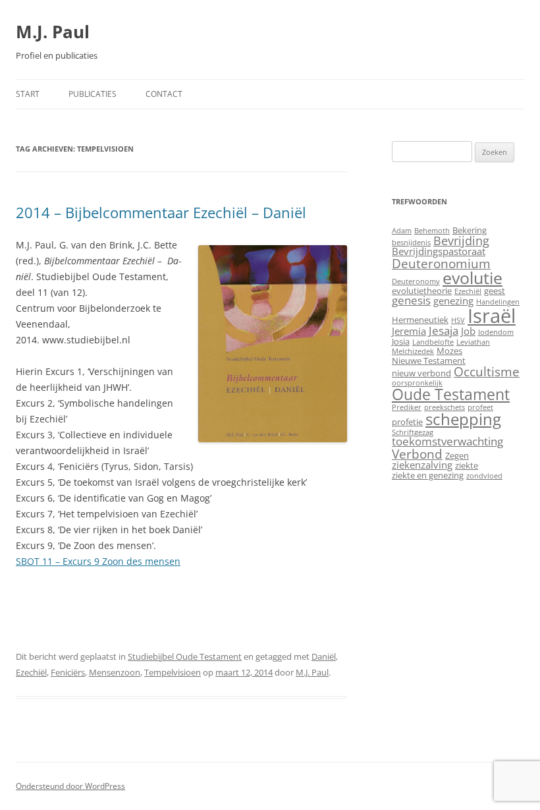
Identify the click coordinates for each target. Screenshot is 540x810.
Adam (402, 230)
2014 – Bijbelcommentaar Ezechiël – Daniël (161, 212)
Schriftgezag (412, 432)
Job (468, 330)
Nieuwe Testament (429, 360)
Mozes (449, 351)
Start (28, 94)
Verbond (417, 454)
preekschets (444, 407)
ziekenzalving (422, 464)
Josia (401, 341)
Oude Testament (451, 394)
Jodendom (496, 332)
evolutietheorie (422, 291)
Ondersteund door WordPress (70, 786)
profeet (480, 407)
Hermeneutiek (420, 320)
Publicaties (92, 94)
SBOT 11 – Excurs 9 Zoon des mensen (98, 561)
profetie (407, 422)
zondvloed (484, 475)
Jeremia (409, 330)
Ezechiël (31, 672)
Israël (492, 316)
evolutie (472, 277)
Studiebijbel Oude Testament (185, 656)
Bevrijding (461, 240)
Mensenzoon (114, 672)
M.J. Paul (53, 31)
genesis (411, 300)
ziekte (466, 465)
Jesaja (443, 330)
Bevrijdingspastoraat (438, 251)
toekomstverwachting (447, 441)
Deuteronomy (416, 281)
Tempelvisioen (172, 672)
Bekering (469, 230)
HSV (458, 320)
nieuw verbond (421, 373)
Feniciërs (68, 672)
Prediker (406, 407)
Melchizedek (413, 351)
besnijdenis (411, 242)
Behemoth (432, 230)
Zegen (457, 455)
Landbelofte (433, 342)
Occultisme (487, 371)
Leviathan (473, 342)
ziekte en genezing (428, 475)
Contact (164, 94)
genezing (453, 300)
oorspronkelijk (417, 383)
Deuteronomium (441, 263)
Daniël (323, 656)
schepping (463, 419)
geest (494, 291)
